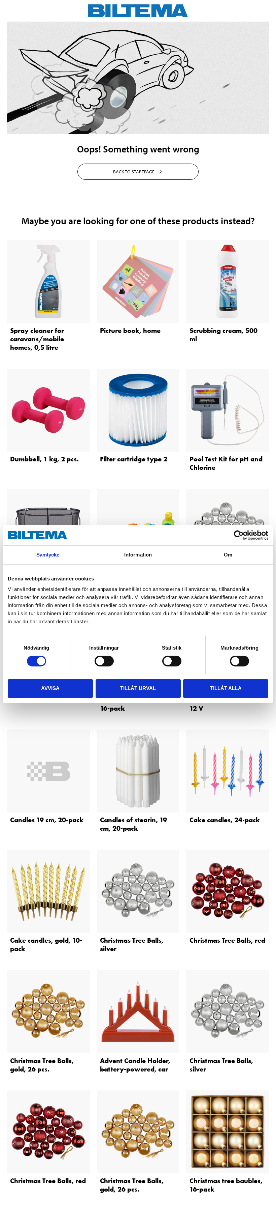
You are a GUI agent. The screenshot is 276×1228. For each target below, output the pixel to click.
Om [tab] (228, 555)
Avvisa (50, 688)
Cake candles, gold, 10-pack (46, 944)
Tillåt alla (226, 688)
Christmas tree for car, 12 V (223, 704)
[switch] (104, 661)
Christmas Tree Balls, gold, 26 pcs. (42, 1065)
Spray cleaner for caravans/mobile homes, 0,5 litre (37, 339)
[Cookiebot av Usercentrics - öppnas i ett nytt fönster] (238, 535)
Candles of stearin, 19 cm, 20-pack (133, 824)
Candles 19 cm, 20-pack (46, 820)
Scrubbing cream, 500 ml (223, 334)
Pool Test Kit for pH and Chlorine (226, 463)
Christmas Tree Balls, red (227, 940)
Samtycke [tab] (48, 555)
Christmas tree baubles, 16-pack (136, 704)
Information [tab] (138, 555)
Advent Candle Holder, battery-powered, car (135, 1065)
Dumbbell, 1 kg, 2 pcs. (44, 459)
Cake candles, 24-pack (224, 820)
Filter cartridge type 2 (133, 459)
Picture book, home (130, 330)
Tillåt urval (138, 688)
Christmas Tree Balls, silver (132, 944)
